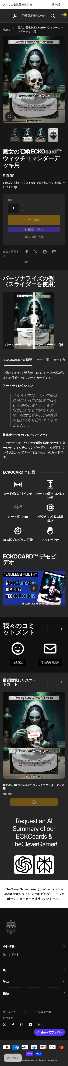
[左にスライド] (7, 80)
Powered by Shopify (48, 1060)
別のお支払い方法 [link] (34, 236)
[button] (5, 16)
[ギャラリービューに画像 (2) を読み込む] (27, 135)
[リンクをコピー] (27, 261)
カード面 (43, 360)
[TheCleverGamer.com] (11, 936)
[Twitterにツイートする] (36, 252)
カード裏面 (60, 360)
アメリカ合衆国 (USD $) (17, 4)
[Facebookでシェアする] (27, 252)
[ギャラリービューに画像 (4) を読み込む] (53, 135)
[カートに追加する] (34, 802)
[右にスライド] (61, 80)
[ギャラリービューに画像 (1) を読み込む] (15, 135)
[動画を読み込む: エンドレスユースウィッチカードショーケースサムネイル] (34, 588)
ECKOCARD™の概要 (18, 360)
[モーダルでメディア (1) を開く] (34, 79)
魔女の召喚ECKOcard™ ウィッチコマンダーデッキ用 (33, 786)
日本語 (56, 4)
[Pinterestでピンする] (45, 252)
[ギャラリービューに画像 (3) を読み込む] (40, 135)
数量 (10, 200)
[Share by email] (54, 251)
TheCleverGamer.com (29, 1060)
